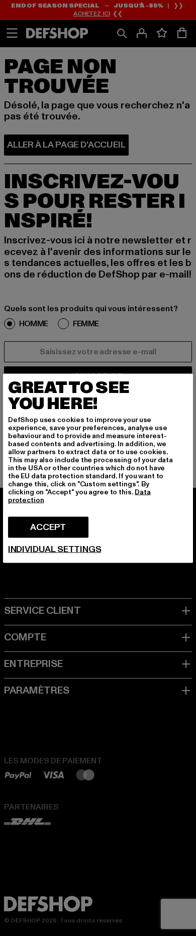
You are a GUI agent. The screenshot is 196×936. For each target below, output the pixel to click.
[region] (98, 468)
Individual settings (55, 549)
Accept (48, 526)
